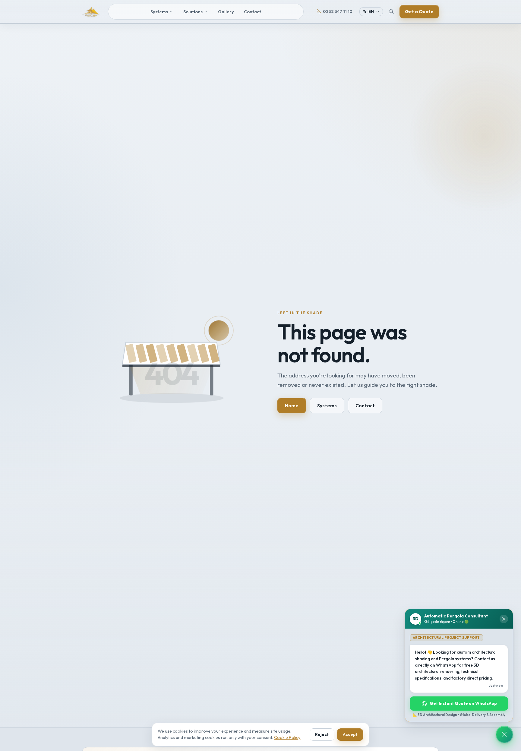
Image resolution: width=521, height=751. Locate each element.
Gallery (226, 11)
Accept (350, 734)
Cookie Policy (287, 737)
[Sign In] (391, 11)
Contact (252, 11)
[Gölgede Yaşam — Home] (90, 12)
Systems (159, 11)
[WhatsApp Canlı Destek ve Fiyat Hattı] (504, 734)
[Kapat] (504, 619)
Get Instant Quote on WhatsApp (463, 703)
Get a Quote (419, 11)
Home (291, 405)
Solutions (193, 11)
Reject (322, 734)
